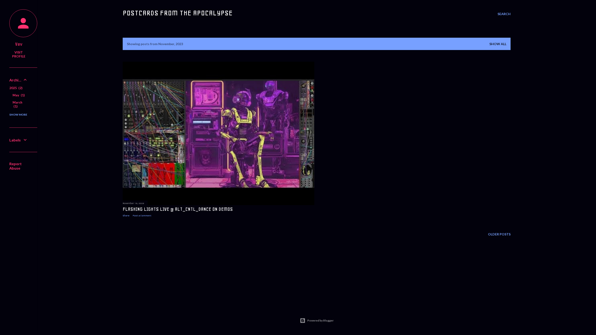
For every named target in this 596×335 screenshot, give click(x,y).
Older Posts (499, 234)
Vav (18, 44)
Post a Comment (142, 215)
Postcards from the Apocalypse (178, 13)
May (18, 95)
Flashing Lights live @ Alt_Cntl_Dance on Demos (178, 209)
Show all (497, 44)
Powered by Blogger (320, 320)
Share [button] (126, 215)
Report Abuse (15, 165)
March (17, 104)
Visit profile (18, 54)
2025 (15, 88)
